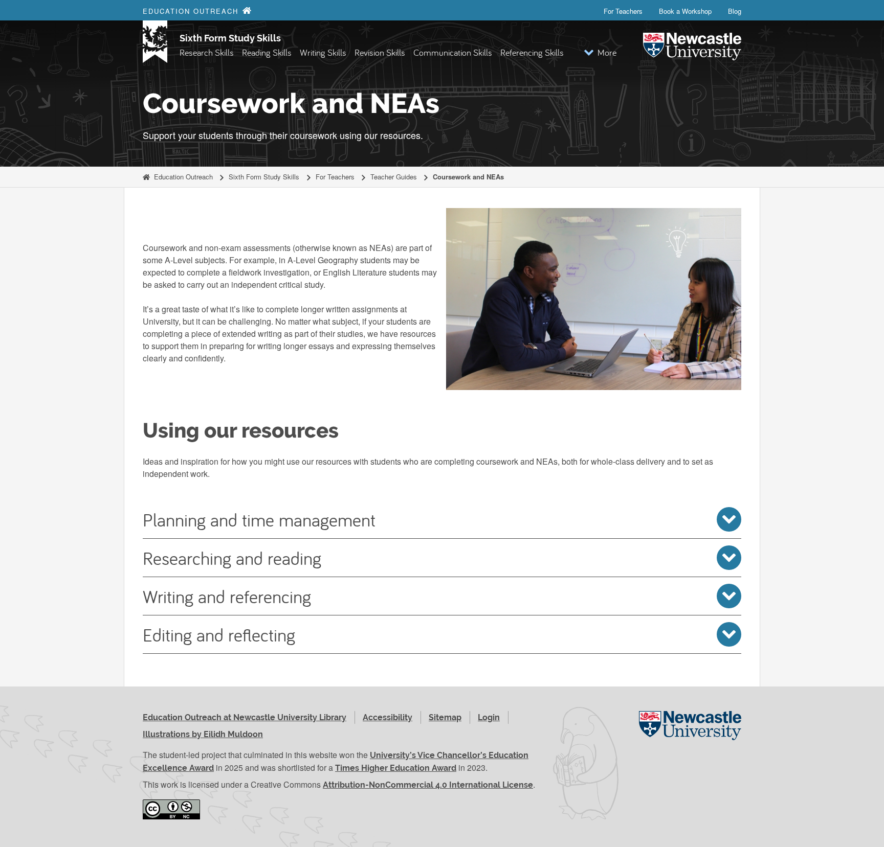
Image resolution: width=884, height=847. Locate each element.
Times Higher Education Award (395, 768)
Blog (734, 11)
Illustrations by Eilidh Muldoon (203, 734)
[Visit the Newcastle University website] (690, 737)
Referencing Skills (532, 52)
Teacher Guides (393, 176)
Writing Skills (323, 52)
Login (489, 717)
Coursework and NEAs (468, 176)
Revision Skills (380, 52)
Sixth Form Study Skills (230, 38)
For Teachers (623, 11)
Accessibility (387, 717)
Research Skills (207, 52)
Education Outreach (183, 176)
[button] (600, 52)
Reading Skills (267, 52)
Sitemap (445, 717)
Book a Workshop (685, 11)
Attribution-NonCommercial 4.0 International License (428, 785)
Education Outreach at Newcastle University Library (244, 717)
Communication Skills (452, 52)
